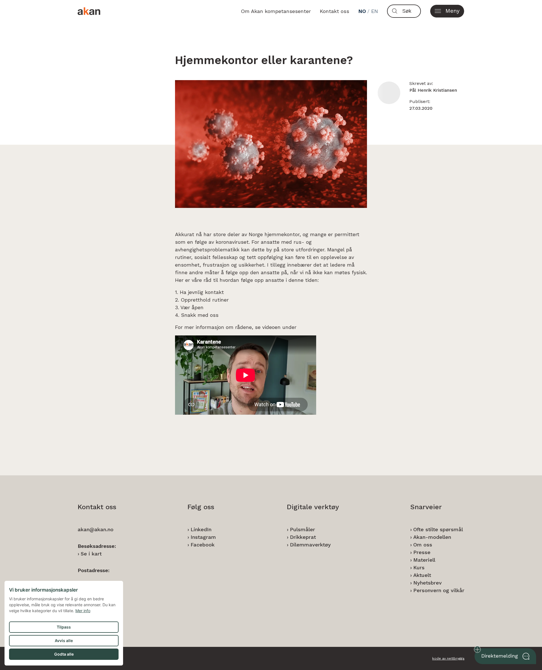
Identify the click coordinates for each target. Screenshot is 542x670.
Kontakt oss (334, 11)
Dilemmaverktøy (310, 545)
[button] (447, 11)
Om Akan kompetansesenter (276, 11)
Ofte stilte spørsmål (438, 529)
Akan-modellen (432, 537)
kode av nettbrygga (448, 658)
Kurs (419, 567)
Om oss (422, 545)
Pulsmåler (302, 529)
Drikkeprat (303, 537)
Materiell (424, 560)
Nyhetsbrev (427, 583)
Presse (421, 552)
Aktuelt (422, 575)
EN (374, 11)
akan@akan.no (95, 529)
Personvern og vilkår (438, 590)
